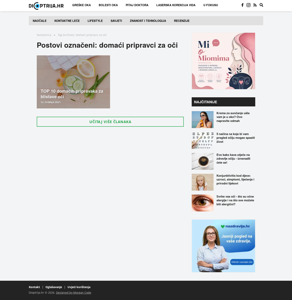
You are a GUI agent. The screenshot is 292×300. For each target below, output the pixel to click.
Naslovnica (44, 35)
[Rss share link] (255, 5)
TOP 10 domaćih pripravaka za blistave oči (72, 94)
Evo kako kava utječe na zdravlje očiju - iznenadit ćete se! (233, 158)
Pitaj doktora (137, 5)
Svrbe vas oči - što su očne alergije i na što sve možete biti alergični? (235, 200)
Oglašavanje (53, 287)
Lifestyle (95, 21)
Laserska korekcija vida (175, 5)
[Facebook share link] (242, 5)
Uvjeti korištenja (79, 287)
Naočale (39, 21)
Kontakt (34, 287)
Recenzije (182, 21)
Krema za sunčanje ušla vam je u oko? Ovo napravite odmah (233, 117)
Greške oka (81, 5)
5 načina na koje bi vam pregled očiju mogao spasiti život (236, 138)
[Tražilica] (261, 5)
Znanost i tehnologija (148, 21)
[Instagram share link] (248, 5)
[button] (110, 122)
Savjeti (116, 21)
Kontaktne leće (67, 21)
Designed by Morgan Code (73, 292)
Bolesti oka (108, 5)
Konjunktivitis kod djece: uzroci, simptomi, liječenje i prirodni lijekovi (235, 179)
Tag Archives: (66, 35)
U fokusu (210, 5)
